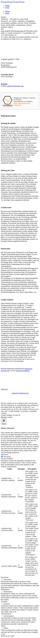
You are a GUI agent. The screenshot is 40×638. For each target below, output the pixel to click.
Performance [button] (5, 589)
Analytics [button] (4, 602)
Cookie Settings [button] (6, 415)
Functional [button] (4, 577)
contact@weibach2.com (15, 86)
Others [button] (3, 626)
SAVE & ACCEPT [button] (8, 636)
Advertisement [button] (6, 614)
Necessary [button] (4, 454)
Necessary (7, 457)
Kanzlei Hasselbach (23, 371)
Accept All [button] (16, 415)
